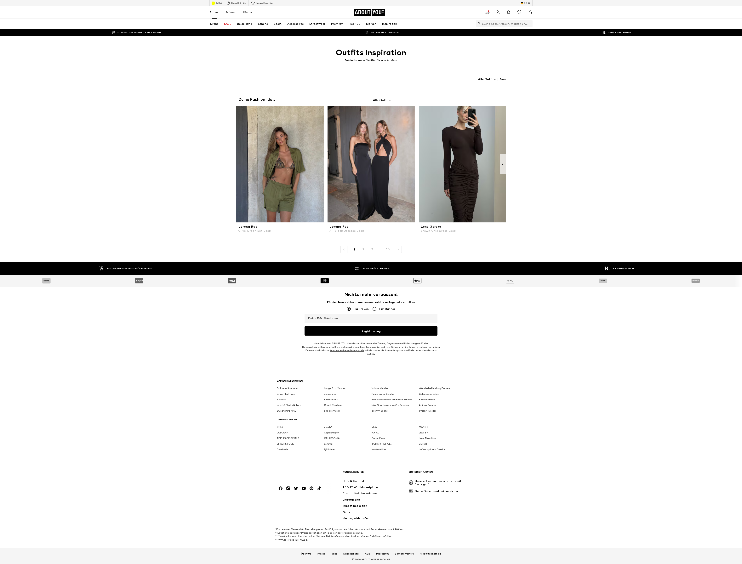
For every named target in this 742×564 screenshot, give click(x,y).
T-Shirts (281, 399)
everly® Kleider (427, 410)
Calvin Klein (378, 438)
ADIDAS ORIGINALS (288, 438)
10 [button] (388, 249)
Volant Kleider (380, 388)
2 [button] (363, 249)
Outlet (218, 3)
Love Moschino (427, 438)
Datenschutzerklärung (315, 347)
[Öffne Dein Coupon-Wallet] (487, 12)
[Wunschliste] (519, 12)
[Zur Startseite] (297, 473)
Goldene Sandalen (287, 388)
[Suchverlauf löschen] (530, 23)
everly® (328, 427)
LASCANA (282, 432)
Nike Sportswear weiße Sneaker (390, 405)
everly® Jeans (380, 410)
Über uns (306, 553)
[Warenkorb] (530, 12)
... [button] (380, 249)
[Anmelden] (497, 12)
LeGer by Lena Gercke (432, 449)
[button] (344, 249)
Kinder (247, 12)
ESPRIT (423, 444)
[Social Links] (280, 488)
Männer (231, 12)
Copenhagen (331, 432)
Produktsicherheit (430, 553)
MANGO (423, 427)
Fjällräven (329, 449)
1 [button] (354, 249)
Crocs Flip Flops (286, 394)
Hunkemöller (379, 449)
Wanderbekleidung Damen (434, 388)
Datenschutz (351, 553)
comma (328, 444)
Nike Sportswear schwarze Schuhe (392, 399)
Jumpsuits (330, 394)
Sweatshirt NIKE (286, 410)
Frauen (215, 12)
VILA (374, 427)
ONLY (280, 427)
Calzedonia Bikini (429, 394)
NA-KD (375, 432)
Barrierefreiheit (404, 553)
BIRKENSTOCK (285, 444)
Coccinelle (282, 449)
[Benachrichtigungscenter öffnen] (508, 12)
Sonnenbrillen (427, 399)
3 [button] (372, 249)
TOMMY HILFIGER (382, 444)
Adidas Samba (427, 405)
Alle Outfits (487, 79)
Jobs (334, 553)
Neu (503, 79)
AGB (367, 553)
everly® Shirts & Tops (289, 405)
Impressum (382, 553)
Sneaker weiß (332, 410)
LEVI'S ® (423, 432)
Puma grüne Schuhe (383, 394)
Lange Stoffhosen (334, 388)
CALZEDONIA (332, 438)
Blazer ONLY (331, 399)
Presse (321, 553)
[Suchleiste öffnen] (478, 23)
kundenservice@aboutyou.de (347, 350)
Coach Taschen (333, 405)
